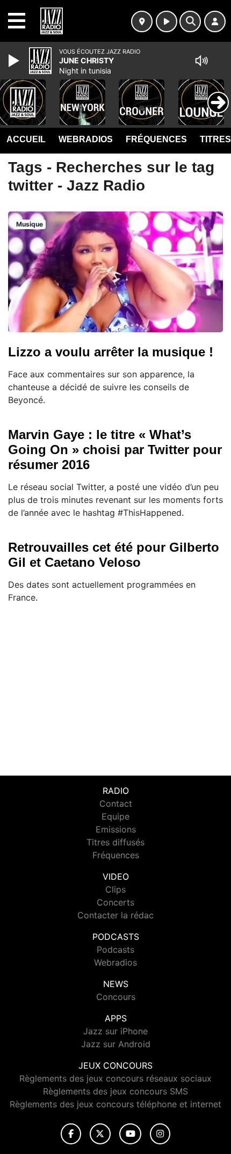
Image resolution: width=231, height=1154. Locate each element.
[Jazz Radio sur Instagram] (160, 1133)
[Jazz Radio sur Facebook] (71, 1133)
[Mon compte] (215, 21)
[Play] (15, 60)
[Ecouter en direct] (166, 21)
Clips (115, 889)
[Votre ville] (142, 21)
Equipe (115, 816)
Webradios (86, 139)
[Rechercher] (190, 21)
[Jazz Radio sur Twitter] (100, 1133)
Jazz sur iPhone (115, 1031)
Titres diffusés (115, 842)
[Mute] (201, 61)
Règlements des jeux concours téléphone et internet (115, 1104)
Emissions (116, 829)
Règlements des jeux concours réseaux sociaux (115, 1078)
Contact (115, 803)
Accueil (26, 139)
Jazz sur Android (115, 1044)
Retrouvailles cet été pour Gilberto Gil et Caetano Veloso (113, 554)
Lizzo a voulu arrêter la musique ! (110, 352)
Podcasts (115, 949)
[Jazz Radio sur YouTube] (130, 1133)
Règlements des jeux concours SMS (115, 1091)
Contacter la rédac (115, 915)
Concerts (115, 902)
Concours (115, 996)
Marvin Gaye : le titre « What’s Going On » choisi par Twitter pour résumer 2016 (115, 449)
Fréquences (156, 139)
